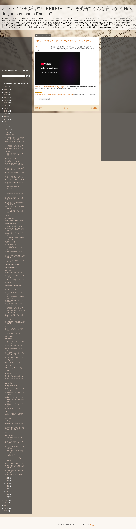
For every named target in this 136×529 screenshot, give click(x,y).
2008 (5, 511)
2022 (5, 97)
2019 (5, 106)
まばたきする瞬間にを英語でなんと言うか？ (15, 297)
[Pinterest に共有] (48, 99)
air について (9, 432)
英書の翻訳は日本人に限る (13, 226)
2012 (5, 500)
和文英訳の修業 (10, 455)
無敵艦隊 (8, 418)
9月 (7, 132)
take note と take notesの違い (14, 368)
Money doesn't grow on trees (14, 221)
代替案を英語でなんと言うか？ (15, 408)
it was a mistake (10, 134)
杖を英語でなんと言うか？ (13, 161)
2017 (5, 111)
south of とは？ (10, 215)
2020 (5, 103)
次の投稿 (38, 108)
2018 (5, 108)
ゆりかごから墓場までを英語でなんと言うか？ (15, 311)
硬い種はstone (9, 218)
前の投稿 (94, 108)
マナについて (9, 319)
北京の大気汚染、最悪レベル (14, 149)
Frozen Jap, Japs (10, 223)
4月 (7, 488)
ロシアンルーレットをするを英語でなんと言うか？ (15, 169)
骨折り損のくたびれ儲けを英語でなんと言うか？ (15, 353)
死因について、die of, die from (14, 179)
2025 (5, 89)
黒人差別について (10, 289)
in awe (7, 370)
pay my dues (9, 336)
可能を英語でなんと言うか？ (14, 308)
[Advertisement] (15, 51)
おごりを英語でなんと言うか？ (15, 280)
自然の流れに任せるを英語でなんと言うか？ (15, 203)
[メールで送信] (40, 99)
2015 (5, 116)
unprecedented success (12, 264)
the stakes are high (11, 267)
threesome (8, 339)
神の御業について (10, 158)
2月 (7, 494)
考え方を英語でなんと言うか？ (15, 177)
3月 (7, 491)
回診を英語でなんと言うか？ (14, 346)
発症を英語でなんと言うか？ (14, 272)
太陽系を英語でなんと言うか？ (15, 333)
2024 (5, 92)
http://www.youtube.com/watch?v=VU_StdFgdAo (50, 87)
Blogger (92, 525)
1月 (7, 497)
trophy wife (8, 383)
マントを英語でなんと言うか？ (15, 460)
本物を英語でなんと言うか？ (14, 146)
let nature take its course (43, 47)
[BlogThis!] (42, 99)
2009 (5, 508)
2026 (5, 87)
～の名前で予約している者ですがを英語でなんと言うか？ (15, 138)
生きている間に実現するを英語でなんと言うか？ (15, 428)
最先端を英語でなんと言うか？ (15, 373)
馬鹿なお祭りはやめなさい (13, 386)
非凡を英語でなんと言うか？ (14, 397)
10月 (7, 129)
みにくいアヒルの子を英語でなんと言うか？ (15, 238)
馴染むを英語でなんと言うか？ (15, 463)
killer (6, 326)
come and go (9, 270)
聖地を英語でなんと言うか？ (14, 301)
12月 (7, 124)
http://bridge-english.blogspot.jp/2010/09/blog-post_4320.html (54, 94)
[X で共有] (44, 99)
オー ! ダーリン (10, 360)
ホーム (66, 108)
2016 (5, 114)
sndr (77, 525)
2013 (5, 122)
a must (7, 411)
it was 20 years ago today (13, 458)
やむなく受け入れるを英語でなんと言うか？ (15, 207)
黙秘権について (10, 242)
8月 (7, 478)
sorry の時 (8, 365)
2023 (5, 95)
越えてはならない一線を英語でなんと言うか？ (15, 471)
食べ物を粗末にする (11, 244)
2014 (5, 119)
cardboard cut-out (10, 191)
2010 (5, 505)
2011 (5, 503)
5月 (7, 486)
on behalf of (8, 151)
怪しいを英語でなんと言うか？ (15, 362)
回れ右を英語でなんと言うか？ (15, 376)
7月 (7, 480)
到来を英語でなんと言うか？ (14, 474)
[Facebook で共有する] (46, 99)
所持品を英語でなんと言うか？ (15, 357)
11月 (7, 127)
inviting (7, 421)
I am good (8, 282)
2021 (5, 100)
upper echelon (9, 435)
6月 (7, 483)
